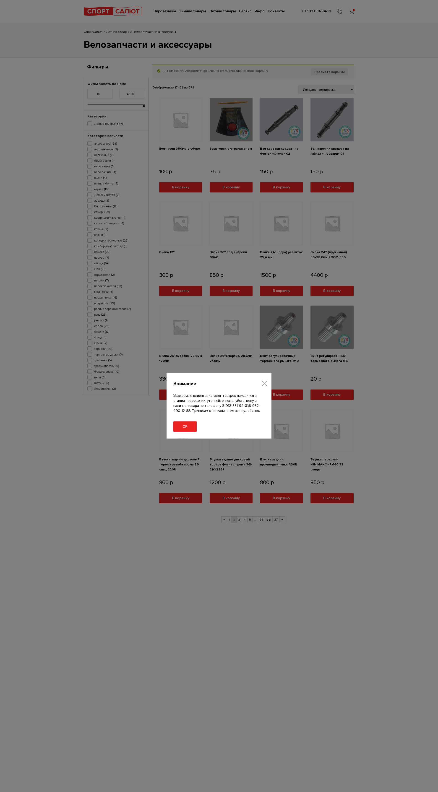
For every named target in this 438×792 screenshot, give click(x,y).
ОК (185, 426)
